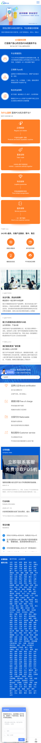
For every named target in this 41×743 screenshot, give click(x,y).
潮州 (11, 577)
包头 (20, 643)
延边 (11, 629)
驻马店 (12, 608)
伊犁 (31, 682)
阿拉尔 (30, 676)
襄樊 (30, 618)
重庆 (25, 693)
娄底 (20, 622)
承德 (11, 600)
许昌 (31, 606)
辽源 (20, 627)
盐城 (36, 631)
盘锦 (11, 641)
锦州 (31, 639)
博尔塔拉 (20, 678)
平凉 (36, 573)
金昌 (17, 573)
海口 (15, 591)
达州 (11, 668)
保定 (28, 598)
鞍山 (25, 637)
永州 (15, 624)
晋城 (15, 660)
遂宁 (36, 670)
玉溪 (18, 689)
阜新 (20, 639)
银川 (26, 647)
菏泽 (30, 653)
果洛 (31, 649)
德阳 (15, 668)
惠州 (30, 577)
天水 (15, 575)
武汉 (20, 614)
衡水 (20, 600)
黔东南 (18, 589)
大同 (11, 660)
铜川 (20, 664)
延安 (35, 664)
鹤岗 (18, 610)
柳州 (36, 585)
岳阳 (20, 624)
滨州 (15, 653)
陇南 (31, 573)
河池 (22, 585)
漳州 (15, 571)
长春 (30, 624)
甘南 (35, 571)
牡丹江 (12, 612)
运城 (20, 662)
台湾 (11, 695)
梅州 (20, 579)
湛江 (25, 581)
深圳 (35, 575)
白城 (11, 627)
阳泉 (15, 662)
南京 (15, 629)
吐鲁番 (19, 682)
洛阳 (26, 602)
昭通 (23, 689)
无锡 (25, 629)
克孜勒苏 (25, 680)
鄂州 (30, 614)
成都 (20, 666)
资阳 (20, 672)
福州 (35, 566)
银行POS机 (13, 559)
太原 (30, 658)
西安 (25, 662)
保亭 (30, 591)
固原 (31, 647)
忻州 (11, 662)
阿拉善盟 (34, 641)
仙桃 (25, 614)
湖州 (33, 689)
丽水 (20, 691)
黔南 (23, 589)
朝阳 (35, 637)
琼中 (20, 595)
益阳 (11, 624)
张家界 (26, 620)
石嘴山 (12, 649)
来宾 (31, 585)
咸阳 (30, 664)
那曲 (30, 674)
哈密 (31, 678)
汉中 (11, 664)
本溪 (30, 637)
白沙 (25, 591)
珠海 (11, 583)
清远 (25, 579)
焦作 (20, 604)
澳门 (35, 693)
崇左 (35, 583)
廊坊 (25, 600)
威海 (35, 656)
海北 (36, 649)
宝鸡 (35, 662)
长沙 (20, 620)
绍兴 (30, 691)
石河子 (32, 680)
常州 (30, 629)
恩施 (15, 620)
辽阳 (36, 639)
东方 (23, 593)
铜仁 (34, 589)
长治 (35, 658)
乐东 (28, 593)
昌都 (20, 674)
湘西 (35, 622)
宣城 (25, 566)
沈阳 (15, 637)
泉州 (30, 569)
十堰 (11, 618)
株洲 (25, 624)
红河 (20, 687)
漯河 (17, 608)
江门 (35, 577)
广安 (25, 668)
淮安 (35, 629)
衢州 (20, 693)
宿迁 (22, 631)
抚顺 (15, 639)
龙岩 (11, 569)
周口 (36, 606)
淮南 (20, 564)
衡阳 (11, 622)
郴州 (36, 620)
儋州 (17, 598)
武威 (20, 575)
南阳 (25, 604)
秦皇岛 (31, 600)
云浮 (20, 581)
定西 (30, 571)
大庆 (33, 608)
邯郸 (15, 600)
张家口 (16, 602)
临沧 (25, 687)
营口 (20, 641)
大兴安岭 (12, 610)
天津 (35, 672)
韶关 (11, 581)
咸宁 (25, 618)
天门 (20, 618)
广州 (30, 575)
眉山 (15, 670)
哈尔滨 (27, 608)
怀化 (15, 622)
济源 (15, 604)
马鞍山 (36, 564)
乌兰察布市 (30, 645)
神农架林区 (32, 616)
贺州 (26, 585)
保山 (25, 685)
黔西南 (29, 589)
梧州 (15, 587)
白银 (25, 571)
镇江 (15, 633)
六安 (30, 564)
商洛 (15, 664)
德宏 (11, 687)
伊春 (15, 614)
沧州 (33, 598)
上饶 (26, 635)
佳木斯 (34, 610)
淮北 (15, 564)
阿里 (15, 674)
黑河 (23, 610)
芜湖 (20, 566)
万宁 (31, 595)
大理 (35, 685)
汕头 (30, 579)
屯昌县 (26, 595)
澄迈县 (12, 593)
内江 (25, 670)
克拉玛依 (17, 680)
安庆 (15, 562)
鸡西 (28, 610)
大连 (20, 637)
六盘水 (12, 589)
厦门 (11, 571)
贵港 (17, 585)
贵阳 (25, 587)
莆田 (25, 569)
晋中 (20, 660)
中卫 (22, 649)
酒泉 (22, 573)
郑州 (22, 602)
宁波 (25, 691)
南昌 (20, 633)
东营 (25, 653)
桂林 (20, 583)
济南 (35, 651)
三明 (35, 569)
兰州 (20, 571)
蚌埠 (20, 562)
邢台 (11, 602)
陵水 (11, 595)
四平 (25, 627)
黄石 (11, 616)
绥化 (11, 614)
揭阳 (11, 579)
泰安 (30, 656)
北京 (11, 562)
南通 (17, 631)
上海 (15, 666)
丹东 (11, 639)
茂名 (15, 579)
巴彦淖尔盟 (13, 643)
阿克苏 (24, 676)
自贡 (25, 672)
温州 (11, 693)
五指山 (12, 598)
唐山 (36, 600)
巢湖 (25, 562)
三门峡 (12, 606)
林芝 (25, 674)
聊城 (15, 656)
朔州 (35, 660)
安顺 (30, 587)
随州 (15, 618)
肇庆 (30, 581)
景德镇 (12, 635)
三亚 (20, 591)
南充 (20, 670)
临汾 (25, 660)
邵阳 (25, 622)
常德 (31, 620)
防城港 (12, 585)
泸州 (30, 672)
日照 (25, 656)
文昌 (36, 595)
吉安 (35, 633)
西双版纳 (12, 689)
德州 (20, 653)
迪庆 (15, 687)
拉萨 (11, 674)
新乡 (22, 606)
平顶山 (31, 604)
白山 (15, 627)
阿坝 (30, 666)
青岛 (11, 653)
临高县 (34, 593)
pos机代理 (22, 559)
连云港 (12, 631)
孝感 (35, 618)
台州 (35, 691)
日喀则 (36, 674)
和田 (35, 678)
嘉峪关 (12, 573)
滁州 (35, 562)
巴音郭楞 (12, 678)
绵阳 (25, 666)
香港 (30, 693)
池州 (30, 562)
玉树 (30, 651)
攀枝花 (31, 670)
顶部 (36, 742)
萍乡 (22, 635)
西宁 (26, 649)
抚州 (25, 633)
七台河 (18, 612)
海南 (15, 651)
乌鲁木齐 (17, 676)
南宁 (15, 583)
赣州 (30, 633)
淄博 (25, 658)
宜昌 (11, 620)
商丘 (17, 606)
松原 (30, 627)
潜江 (25, 616)
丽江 (20, 685)
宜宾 (15, 672)
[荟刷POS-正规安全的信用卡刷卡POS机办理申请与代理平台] (6, 2)
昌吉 (26, 678)
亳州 (30, 566)
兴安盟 (21, 647)
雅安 (11, 672)
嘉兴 (11, 691)
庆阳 (11, 575)
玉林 (20, 587)
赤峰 (24, 643)
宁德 (20, 569)
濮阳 (22, 608)
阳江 (15, 581)
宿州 (11, 566)
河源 (25, 577)
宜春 (36, 635)
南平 (15, 569)
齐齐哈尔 (25, 612)
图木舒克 (12, 682)
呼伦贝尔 (12, 645)
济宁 (35, 653)
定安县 (18, 593)
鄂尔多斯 (31, 643)
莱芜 (11, 656)
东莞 (15, 577)
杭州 (28, 689)
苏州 (20, 629)
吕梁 (30, 660)
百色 (25, 583)
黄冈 (35, 614)
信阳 (26, 606)
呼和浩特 (27, 641)
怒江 (11, 685)
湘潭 (30, 622)
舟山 (15, 693)
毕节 (35, 587)
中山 (35, 581)
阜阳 (11, 564)
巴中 (35, 666)
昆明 (35, 682)
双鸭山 (32, 612)
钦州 (11, 587)
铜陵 (15, 566)
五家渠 (25, 682)
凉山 (11, 670)
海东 (11, 651)
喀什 (11, 680)
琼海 (15, 595)
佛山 (20, 577)
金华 (15, 691)
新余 (31, 635)
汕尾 (35, 579)
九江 (17, 635)
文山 (35, 687)
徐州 (31, 631)
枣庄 (20, 658)
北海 (30, 583)
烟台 (15, 658)
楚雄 (30, 685)
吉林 (35, 624)
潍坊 (11, 658)
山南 (11, 676)
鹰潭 (11, 637)
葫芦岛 (26, 639)
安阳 (36, 602)
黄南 (25, 651)
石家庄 (23, 598)
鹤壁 (11, 604)
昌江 (35, 591)
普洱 (15, 685)
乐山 (35, 668)
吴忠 (17, 649)
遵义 (11, 591)
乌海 (23, 645)
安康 (30, 662)
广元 (30, 668)
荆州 (20, 616)
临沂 (20, 656)
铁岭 (15, 641)
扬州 (11, 633)
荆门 (15, 616)
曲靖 (30, 687)
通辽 (18, 645)
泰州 (26, 631)
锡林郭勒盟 (13, 647)
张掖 (25, 575)
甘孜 (20, 668)
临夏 (26, 573)
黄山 (25, 564)
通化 (35, 627)
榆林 (11, 666)
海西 (20, 651)
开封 (31, 602)
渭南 (25, 664)
